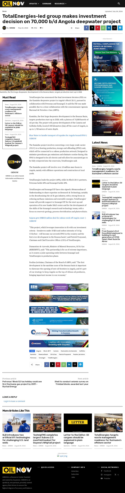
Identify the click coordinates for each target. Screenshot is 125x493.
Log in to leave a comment (14, 401)
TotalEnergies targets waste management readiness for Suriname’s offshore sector (14, 111)
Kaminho (33, 354)
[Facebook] (86, 27)
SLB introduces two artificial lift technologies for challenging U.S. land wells (111, 218)
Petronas (33, 358)
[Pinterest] (97, 27)
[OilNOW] (4, 28)
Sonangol (42, 358)
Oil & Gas (53, 354)
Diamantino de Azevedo (69, 351)
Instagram (107, 475)
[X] (92, 27)
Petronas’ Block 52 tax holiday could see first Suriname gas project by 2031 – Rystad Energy (22, 384)
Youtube (107, 478)
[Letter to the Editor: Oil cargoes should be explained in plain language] (96, 184)
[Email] (114, 27)
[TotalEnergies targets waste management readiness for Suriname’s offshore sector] (107, 154)
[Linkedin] (108, 27)
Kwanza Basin (43, 354)
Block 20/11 (47, 351)
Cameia (55, 351)
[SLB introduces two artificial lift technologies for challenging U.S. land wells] (96, 215)
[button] (119, 3)
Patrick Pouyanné (65, 354)
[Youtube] (101, 478)
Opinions (8, 120)
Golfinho (82, 351)
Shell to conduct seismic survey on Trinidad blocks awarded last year (71, 382)
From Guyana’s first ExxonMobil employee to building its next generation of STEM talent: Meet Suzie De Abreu (112, 236)
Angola (38, 351)
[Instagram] (101, 474)
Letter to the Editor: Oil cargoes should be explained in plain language (14, 126)
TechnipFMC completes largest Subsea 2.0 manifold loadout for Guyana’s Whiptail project (13, 141)
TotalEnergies (52, 358)
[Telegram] (120, 27)
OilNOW (12, 28)
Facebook (107, 471)
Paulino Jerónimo (79, 354)
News (4, 11)
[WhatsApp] (103, 27)
